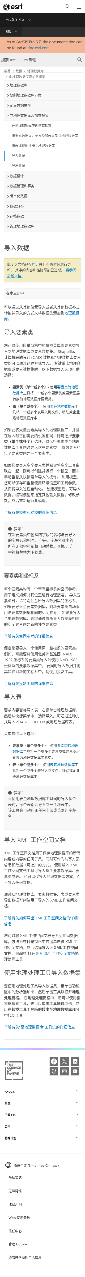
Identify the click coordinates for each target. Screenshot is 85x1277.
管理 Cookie (17, 1244)
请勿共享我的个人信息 (25, 1257)
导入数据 (18, 156)
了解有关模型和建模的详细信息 (30, 512)
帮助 (9, 32)
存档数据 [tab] (17, 216)
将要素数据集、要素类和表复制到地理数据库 (45, 136)
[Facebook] (54, 1061)
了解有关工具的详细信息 (28, 683)
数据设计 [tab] (17, 176)
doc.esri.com (38, 48)
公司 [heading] (7, 1126)
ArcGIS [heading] (10, 1091)
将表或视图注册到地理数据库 (33, 146)
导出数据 (18, 166)
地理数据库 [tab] (18, 85)
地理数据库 (35, 71)
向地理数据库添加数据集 (27, 77)
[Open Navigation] (79, 6)
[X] (64, 1061)
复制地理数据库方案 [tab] (26, 95)
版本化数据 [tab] (18, 196)
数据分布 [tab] (17, 206)
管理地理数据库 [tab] (22, 226)
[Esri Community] (54, 1071)
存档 (31, 264)
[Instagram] (64, 1071)
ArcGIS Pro (15, 19)
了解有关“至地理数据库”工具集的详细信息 (39, 1027)
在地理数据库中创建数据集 (31, 125)
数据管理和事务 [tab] (22, 186)
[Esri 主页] (13, 7)
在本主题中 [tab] (15, 293)
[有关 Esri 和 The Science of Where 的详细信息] (14, 1071)
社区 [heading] (7, 1103)
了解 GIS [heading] (10, 1115)
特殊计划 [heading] (10, 1138)
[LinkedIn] (75, 1061)
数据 (19, 71)
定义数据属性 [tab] (20, 105)
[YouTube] (75, 1071)
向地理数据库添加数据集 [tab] (29, 115)
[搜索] (67, 6)
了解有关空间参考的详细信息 (28, 636)
